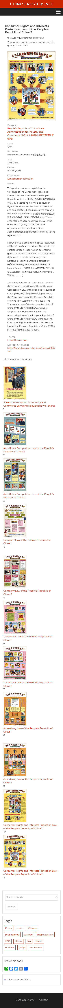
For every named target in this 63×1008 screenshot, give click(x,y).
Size (9, 159)
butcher (9, 948)
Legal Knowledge (17, 340)
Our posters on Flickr (19, 980)
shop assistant (45, 935)
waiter (39, 941)
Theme (11, 337)
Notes (10, 183)
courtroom (36, 948)
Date (10, 143)
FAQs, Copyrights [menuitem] (24, 1000)
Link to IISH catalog (18, 345)
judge (22, 948)
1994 (7, 941)
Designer (12, 125)
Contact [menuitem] (43, 1000)
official (18, 941)
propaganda (12, 935)
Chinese (32, 928)
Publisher (12, 151)
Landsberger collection (20, 179)
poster (20, 928)
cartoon (28, 935)
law (29, 941)
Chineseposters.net (31, 4)
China (8, 928)
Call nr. (11, 167)
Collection (13, 175)
